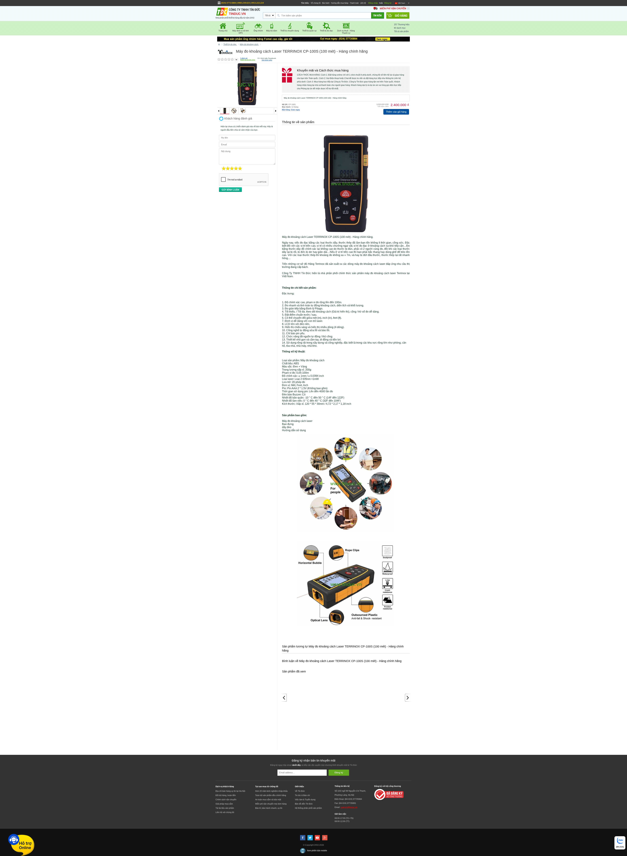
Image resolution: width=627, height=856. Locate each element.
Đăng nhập (373, 3)
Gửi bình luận (267, 60)
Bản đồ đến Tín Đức (304, 804)
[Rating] (236, 59)
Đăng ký (387, 3)
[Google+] (324, 837)
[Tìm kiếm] (377, 15)
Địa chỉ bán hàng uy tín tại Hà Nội (230, 791)
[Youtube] (317, 837)
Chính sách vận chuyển (226, 799)
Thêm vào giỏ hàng (396, 111)
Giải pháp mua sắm (224, 804)
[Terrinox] (225, 52)
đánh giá (243, 58)
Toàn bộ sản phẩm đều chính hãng (270, 795)
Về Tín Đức (300, 791)
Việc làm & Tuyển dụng (305, 799)
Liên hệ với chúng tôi (225, 812)
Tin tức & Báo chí (302, 795)
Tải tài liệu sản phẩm (225, 808)
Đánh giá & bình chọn (247, 60)
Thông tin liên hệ (342, 786)
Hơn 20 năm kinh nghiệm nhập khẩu (271, 791)
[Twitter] (310, 837)
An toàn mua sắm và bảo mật (268, 799)
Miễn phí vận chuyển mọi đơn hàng (271, 804)
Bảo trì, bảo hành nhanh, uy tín (268, 808)
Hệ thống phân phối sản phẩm (308, 808)
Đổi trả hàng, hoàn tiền (226, 795)
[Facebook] (302, 837)
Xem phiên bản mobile (317, 850)
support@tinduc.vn (349, 807)
